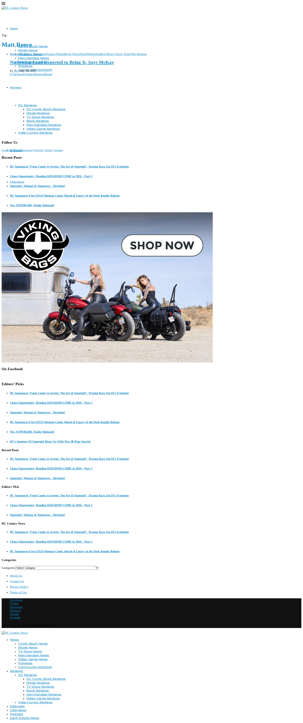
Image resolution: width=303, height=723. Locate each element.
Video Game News (33, 659)
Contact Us (17, 581)
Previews (25, 66)
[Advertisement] (151, 108)
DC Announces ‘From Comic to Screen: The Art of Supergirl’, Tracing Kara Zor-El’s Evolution (69, 166)
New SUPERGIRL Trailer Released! (32, 205)
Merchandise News (33, 58)
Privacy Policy (19, 586)
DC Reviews (27, 105)
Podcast (16, 714)
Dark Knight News (24, 718)
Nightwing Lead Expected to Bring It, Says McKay (62, 62)
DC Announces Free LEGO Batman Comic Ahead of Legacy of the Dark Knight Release (65, 195)
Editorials (17, 706)
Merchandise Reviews (43, 694)
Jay (16, 70)
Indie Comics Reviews (35, 702)
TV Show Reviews (40, 687)
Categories (8, 567)
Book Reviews (37, 690)
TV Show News (30, 651)
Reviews (16, 87)
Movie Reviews (38, 683)
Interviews (17, 181)
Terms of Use (18, 592)
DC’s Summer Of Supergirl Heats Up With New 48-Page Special (50, 441)
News (14, 28)
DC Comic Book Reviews (46, 679)
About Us (16, 575)
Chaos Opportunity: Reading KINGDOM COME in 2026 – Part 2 (51, 176)
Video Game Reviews (43, 698)
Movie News (28, 50)
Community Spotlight (35, 667)
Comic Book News (33, 46)
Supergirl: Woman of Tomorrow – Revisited (37, 186)
